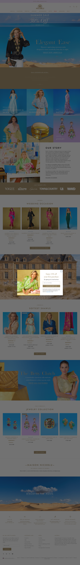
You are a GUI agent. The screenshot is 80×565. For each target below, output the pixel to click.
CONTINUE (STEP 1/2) (51, 286)
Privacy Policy (48, 291)
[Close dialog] (61, 271)
